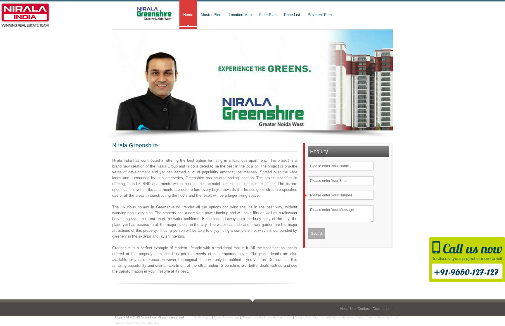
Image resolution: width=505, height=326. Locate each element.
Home (188, 15)
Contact (363, 309)
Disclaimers (382, 309)
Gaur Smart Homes (327, 317)
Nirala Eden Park (254, 317)
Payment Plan (320, 15)
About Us (347, 309)
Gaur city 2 (303, 317)
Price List (292, 15)
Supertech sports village (359, 317)
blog (156, 323)
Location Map (240, 15)
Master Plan (211, 15)
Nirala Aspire (202, 317)
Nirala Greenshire (226, 317)
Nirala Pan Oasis (280, 317)
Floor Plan (267, 15)
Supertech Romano (139, 323)
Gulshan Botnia (171, 323)
